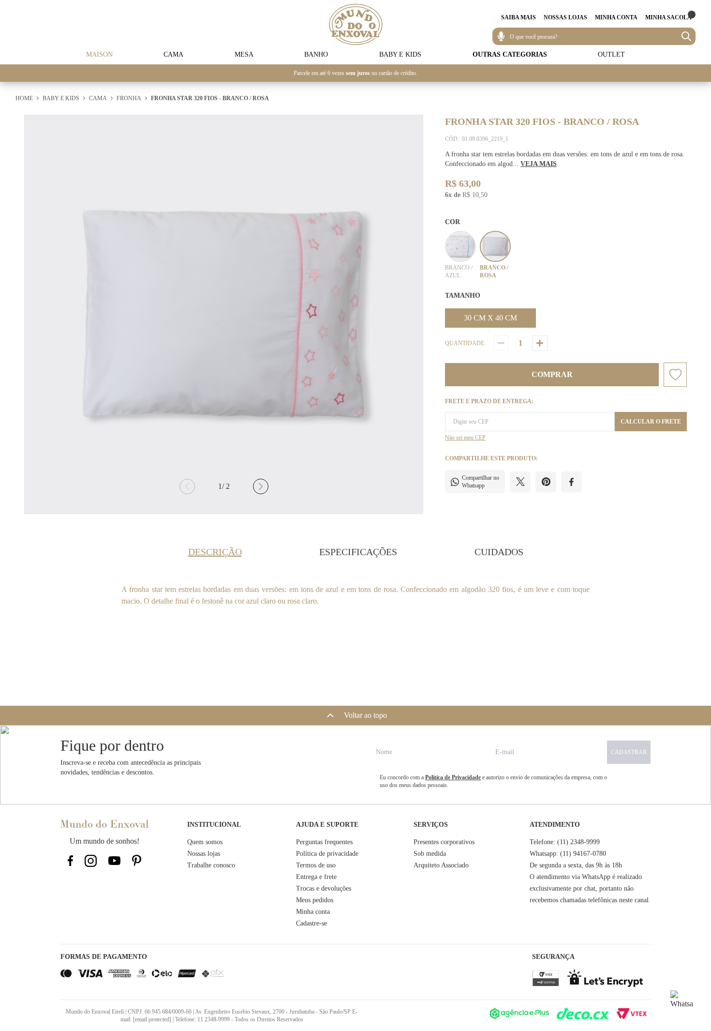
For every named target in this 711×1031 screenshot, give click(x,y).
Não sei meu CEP (465, 437)
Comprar (552, 374)
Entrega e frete (316, 876)
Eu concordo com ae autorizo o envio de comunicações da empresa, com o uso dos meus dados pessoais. (493, 781)
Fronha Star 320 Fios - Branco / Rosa (210, 98)
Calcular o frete (651, 421)
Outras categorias (510, 54)
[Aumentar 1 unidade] (540, 343)
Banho (316, 54)
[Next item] (260, 486)
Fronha (129, 98)
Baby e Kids (400, 54)
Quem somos (204, 842)
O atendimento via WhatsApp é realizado (586, 876)
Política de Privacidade (453, 777)
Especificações (358, 551)
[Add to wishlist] (675, 374)
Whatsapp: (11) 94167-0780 (568, 853)
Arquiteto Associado (441, 865)
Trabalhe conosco (211, 865)
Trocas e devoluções (323, 888)
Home (24, 98)
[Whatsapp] (682, 1002)
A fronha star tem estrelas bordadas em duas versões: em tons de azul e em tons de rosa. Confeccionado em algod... (564, 159)
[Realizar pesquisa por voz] (501, 36)
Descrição (215, 551)
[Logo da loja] (356, 24)
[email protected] (152, 1019)
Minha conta (313, 911)
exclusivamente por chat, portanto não (582, 888)
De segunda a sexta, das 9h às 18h (576, 865)
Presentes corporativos (444, 842)
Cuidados (498, 551)
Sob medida (430, 853)
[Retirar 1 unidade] (501, 343)
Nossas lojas (203, 853)
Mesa (244, 54)
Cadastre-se (311, 923)
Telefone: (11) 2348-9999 (565, 842)
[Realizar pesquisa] (686, 36)
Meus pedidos (314, 900)
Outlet (611, 54)
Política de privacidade (327, 853)
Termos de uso (316, 865)
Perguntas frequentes (324, 842)
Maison (99, 54)
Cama (173, 54)
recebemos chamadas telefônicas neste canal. (590, 900)
